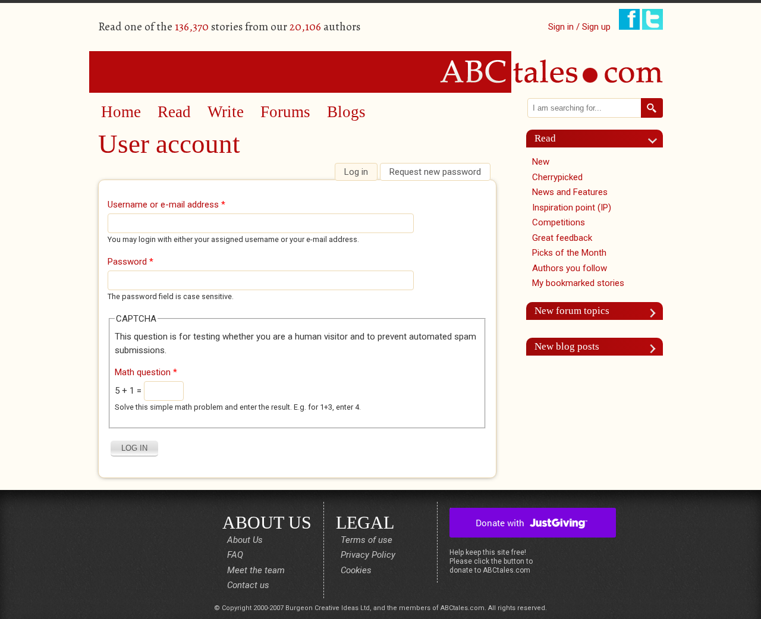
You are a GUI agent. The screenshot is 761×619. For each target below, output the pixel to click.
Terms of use (366, 540)
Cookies (356, 570)
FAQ (235, 554)
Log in (360, 171)
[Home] (380, 71)
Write (225, 112)
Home (121, 112)
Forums (285, 112)
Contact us (248, 585)
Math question (146, 372)
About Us (245, 540)
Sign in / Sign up (579, 26)
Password (130, 261)
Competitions (558, 222)
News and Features (570, 192)
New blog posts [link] (566, 346)
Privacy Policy (368, 554)
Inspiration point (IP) (571, 207)
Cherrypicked (557, 177)
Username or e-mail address (166, 204)
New (540, 161)
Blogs (346, 112)
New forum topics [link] (571, 311)
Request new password (435, 171)
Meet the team (256, 570)
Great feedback (562, 237)
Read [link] (545, 138)
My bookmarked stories (578, 283)
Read (174, 112)
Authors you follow (569, 268)
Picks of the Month (569, 252)
